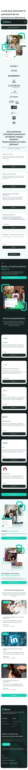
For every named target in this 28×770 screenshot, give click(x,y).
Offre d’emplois (5, 724)
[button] (25, 21)
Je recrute (4, 721)
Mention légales (5, 757)
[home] (7, 22)
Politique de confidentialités (8, 760)
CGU (3, 755)
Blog (14, 726)
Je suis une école (16, 721)
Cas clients (15, 724)
